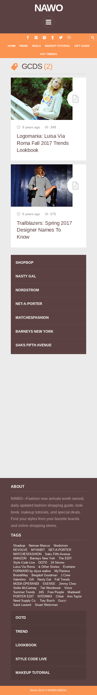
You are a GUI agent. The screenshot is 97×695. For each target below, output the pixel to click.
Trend (23, 45)
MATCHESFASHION (32, 318)
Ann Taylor (74, 596)
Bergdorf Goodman (44, 575)
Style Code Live (24, 562)
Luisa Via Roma (24, 566)
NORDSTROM (27, 290)
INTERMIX (44, 596)
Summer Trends (24, 592)
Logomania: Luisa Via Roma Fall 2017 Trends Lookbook (43, 143)
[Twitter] (61, 37)
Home (12, 45)
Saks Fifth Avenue (57, 554)
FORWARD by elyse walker (32, 571)
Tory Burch (47, 600)
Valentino (19, 579)
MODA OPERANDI (26, 583)
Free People (56, 592)
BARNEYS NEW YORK (34, 331)
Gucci (62, 600)
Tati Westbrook (50, 587)
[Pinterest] (44, 37)
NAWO (48, 8)
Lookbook (26, 645)
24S (41, 592)
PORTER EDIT (23, 596)
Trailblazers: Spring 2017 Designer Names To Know (44, 230)
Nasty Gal (44, 579)
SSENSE (49, 583)
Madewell (74, 592)
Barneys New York (42, 558)
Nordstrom (61, 545)
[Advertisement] (48, 419)
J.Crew (65, 575)
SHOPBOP (24, 263)
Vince (68, 587)
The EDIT (65, 558)
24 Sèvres (58, 562)
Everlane (69, 566)
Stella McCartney (25, 587)
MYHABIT (38, 549)
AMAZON (19, 558)
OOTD (42, 562)
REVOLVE (20, 549)
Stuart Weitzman (46, 604)
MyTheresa (62, 571)
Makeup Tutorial (57, 45)
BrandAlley (20, 575)
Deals (36, 45)
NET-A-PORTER (29, 304)
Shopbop (19, 545)
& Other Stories (49, 566)
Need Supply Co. (24, 600)
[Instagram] (36, 37)
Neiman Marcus (39, 545)
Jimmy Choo (67, 583)
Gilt (31, 579)
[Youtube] (69, 37)
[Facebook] (28, 37)
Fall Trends (62, 579)
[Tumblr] (52, 37)
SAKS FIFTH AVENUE (34, 345)
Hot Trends (48, 54)
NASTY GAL (26, 276)
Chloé (60, 596)
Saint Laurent (22, 604)
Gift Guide (81, 45)
